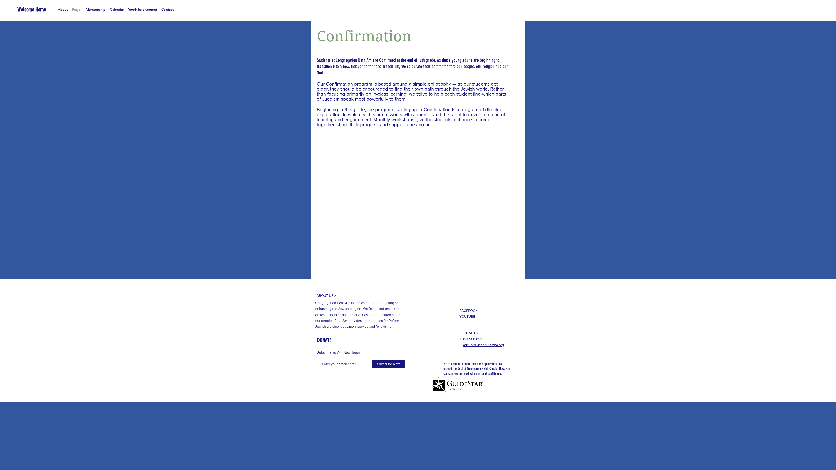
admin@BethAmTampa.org (483, 345)
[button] (96, 9)
